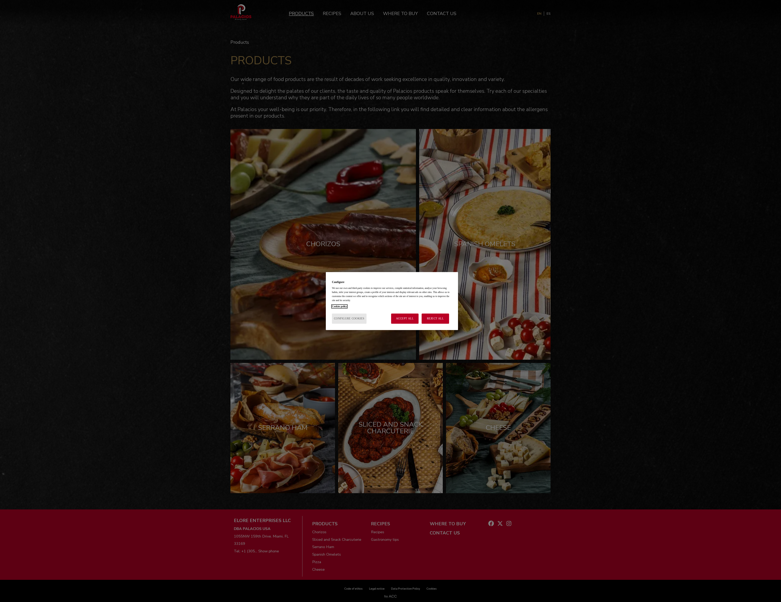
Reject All (435, 318)
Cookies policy (339, 306)
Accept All (405, 318)
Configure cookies (349, 318)
